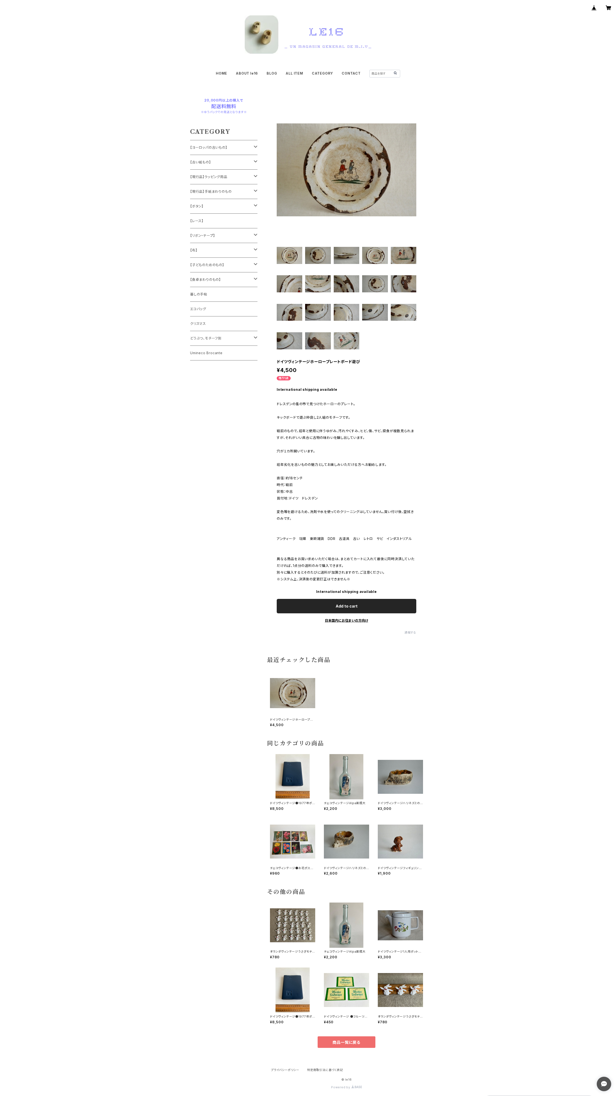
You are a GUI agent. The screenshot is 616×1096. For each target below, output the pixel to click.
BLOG (272, 73)
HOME (221, 73)
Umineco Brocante (206, 353)
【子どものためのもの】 (207, 265)
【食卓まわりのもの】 (205, 279)
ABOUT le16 (247, 73)
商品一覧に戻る (346, 1042)
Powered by (341, 1087)
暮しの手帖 (198, 294)
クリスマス (198, 323)
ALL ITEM (294, 73)
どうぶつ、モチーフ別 (206, 338)
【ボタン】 (197, 206)
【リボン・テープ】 (202, 235)
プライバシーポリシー (285, 1070)
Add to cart (347, 606)
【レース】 (197, 221)
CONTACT (351, 73)
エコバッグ (198, 309)
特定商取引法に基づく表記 (325, 1070)
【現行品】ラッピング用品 (208, 177)
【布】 (193, 250)
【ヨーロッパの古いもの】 (208, 147)
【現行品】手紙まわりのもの (210, 191)
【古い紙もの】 (200, 162)
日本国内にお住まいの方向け (346, 620)
